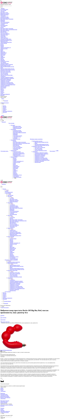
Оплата (1, 409)
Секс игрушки (10, 195)
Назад (7, 189)
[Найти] (1, 7)
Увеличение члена (4, 401)
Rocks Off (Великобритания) (6, 350)
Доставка (2, 408)
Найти (2, 417)
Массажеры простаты (4, 400)
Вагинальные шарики (4, 396)
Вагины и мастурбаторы (5, 397)
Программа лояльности (5, 411)
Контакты (2, 406)
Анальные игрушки (4, 395)
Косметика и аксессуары (15, 272)
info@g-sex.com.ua (5, 102)
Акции (1, 388)
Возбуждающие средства (15, 265)
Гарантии (2, 410)
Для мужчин (12, 217)
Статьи (1, 390)
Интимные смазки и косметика (14, 262)
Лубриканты (12, 280)
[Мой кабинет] (1, 185)
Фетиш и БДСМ (13, 238)
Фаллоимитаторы (4, 394)
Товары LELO (13, 230)
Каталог (6, 191)
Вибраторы (2, 393)
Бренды (2, 389)
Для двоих (12, 198)
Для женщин (12, 204)
